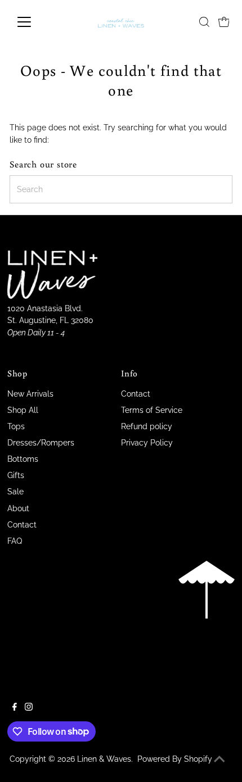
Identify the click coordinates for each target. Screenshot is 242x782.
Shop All (22, 410)
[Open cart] (224, 21)
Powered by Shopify (174, 758)
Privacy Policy (147, 442)
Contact (22, 524)
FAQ (14, 541)
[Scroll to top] (219, 759)
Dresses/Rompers (40, 442)
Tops (16, 426)
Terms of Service (151, 410)
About (18, 508)
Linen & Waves (104, 758)
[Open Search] (204, 22)
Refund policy (146, 426)
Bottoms (22, 458)
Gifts (15, 475)
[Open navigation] (36, 22)
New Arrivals (30, 393)
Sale (15, 491)
